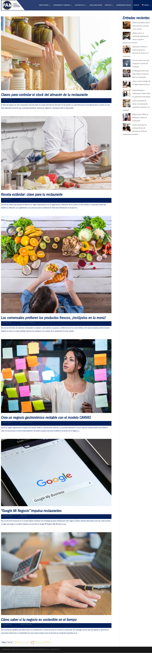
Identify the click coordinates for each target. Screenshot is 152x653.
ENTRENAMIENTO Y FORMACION (61, 5)
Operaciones (31, 99)
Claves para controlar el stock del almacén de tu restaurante (44, 95)
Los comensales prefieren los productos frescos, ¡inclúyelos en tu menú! (53, 318)
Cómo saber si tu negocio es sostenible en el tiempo (39, 620)
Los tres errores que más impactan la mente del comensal (140, 64)
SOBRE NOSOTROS (44, 5)
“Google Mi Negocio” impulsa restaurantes (31, 511)
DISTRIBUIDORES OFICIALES (123, 5)
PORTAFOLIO (108, 5)
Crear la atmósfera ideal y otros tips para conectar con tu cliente (141, 26)
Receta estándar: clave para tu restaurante (32, 195)
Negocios (22, 422)
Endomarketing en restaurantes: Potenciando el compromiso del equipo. (141, 94)
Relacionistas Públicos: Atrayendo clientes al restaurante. (140, 118)
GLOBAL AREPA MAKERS (95, 5)
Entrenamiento (24, 99)
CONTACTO (136, 5)
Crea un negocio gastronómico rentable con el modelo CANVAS (46, 418)
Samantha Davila (7, 99)
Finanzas (22, 199)
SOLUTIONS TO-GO (80, 5)
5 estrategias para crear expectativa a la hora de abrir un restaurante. (140, 74)
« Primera (17, 643)
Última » (48, 643)
